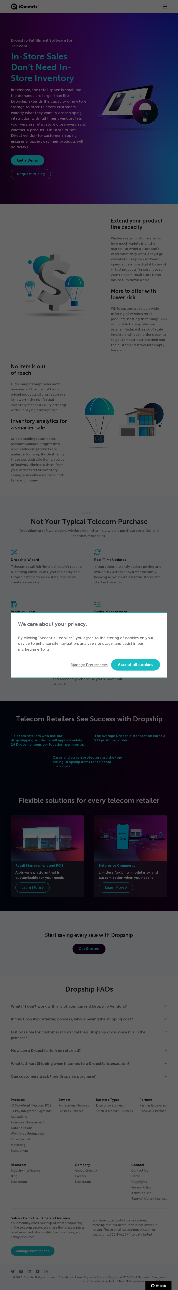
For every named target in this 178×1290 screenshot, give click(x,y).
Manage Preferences (89, 664)
